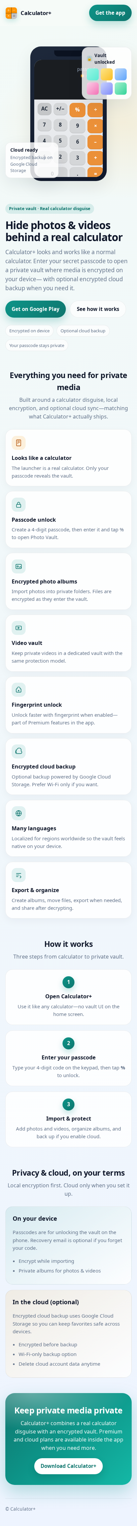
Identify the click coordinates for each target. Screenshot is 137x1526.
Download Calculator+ (68, 1466)
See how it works (98, 309)
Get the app (110, 12)
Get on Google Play (36, 309)
